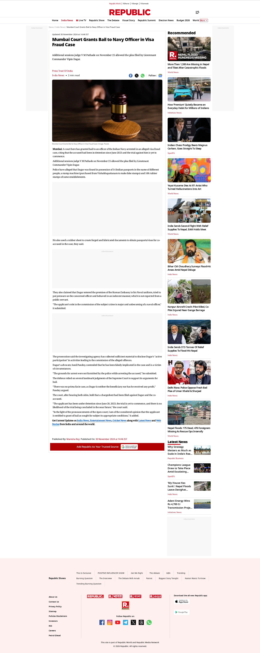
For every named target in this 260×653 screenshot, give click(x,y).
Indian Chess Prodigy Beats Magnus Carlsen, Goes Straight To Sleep (187, 146)
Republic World (115, 3)
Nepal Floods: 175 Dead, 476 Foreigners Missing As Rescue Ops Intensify (189, 429)
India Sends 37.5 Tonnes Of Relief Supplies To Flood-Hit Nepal (186, 348)
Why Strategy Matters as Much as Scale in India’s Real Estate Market (179, 452)
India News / (60, 27)
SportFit (171, 153)
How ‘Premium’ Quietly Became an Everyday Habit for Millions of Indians (188, 106)
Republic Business (175, 458)
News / (52, 27)
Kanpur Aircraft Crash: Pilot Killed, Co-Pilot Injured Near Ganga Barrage (188, 308)
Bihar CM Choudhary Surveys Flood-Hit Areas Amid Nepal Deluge (189, 268)
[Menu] (196, 12)
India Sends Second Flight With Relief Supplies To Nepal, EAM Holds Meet (188, 227)
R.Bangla (135, 3)
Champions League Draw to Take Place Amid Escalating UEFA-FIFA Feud (179, 470)
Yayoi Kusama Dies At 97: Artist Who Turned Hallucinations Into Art (187, 187)
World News (173, 72)
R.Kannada (145, 3)
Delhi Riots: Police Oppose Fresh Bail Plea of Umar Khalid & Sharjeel (187, 389)
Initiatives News (174, 113)
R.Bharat (126, 3)
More (202, 20)
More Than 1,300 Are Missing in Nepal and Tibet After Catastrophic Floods (188, 66)
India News (58, 75)
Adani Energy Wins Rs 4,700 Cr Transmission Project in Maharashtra (180, 506)
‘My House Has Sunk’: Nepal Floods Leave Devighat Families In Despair (179, 488)
